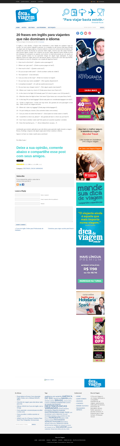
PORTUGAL (53, 423)
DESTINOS (31, 27)
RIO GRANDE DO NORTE (65, 425)
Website (42, 203)
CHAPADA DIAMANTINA (58, 402)
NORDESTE (55, 418)
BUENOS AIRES (67, 400)
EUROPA (62, 410)
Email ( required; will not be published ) (49, 199)
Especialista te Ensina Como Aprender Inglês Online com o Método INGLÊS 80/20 (28, 398)
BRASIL (59, 400)
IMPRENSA (54, 440)
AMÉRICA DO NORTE (53, 397)
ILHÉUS (54, 414)
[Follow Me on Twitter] (20, 184)
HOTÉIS (24, 27)
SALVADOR (61, 427)
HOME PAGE (64, 412)
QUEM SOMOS (25, 1)
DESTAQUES (52, 27)
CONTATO (40, 1)
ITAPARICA (54, 416)
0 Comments (41, 42)
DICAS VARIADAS (37, 168)
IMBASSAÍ (59, 414)
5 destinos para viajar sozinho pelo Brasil (60, 228)
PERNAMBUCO (57, 421)
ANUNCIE (33, 1)
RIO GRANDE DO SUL (50, 427)
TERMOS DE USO (68, 440)
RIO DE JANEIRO (53, 425)
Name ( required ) (45, 195)
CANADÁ (47, 402)
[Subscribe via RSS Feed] (17, 184)
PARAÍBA (51, 420)
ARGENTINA (57, 398)
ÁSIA (67, 429)
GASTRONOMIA (41, 27)
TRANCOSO (54, 429)
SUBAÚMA (47, 429)
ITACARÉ (65, 414)
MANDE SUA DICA (82, 406)
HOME (17, 1)
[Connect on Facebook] (23, 184)
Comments (101, 1)
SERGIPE (69, 427)
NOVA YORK (64, 418)
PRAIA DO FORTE (62, 423)
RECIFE (47, 425)
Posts (93, 1)
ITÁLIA (59, 416)
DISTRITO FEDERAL (63, 408)
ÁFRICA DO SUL (61, 429)
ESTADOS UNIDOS (51, 410)
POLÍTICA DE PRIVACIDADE (79, 440)
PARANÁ (47, 420)
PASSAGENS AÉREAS (55, 421)
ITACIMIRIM (48, 416)
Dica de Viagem (35, 15)
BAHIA (64, 398)
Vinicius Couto (70, 442)
